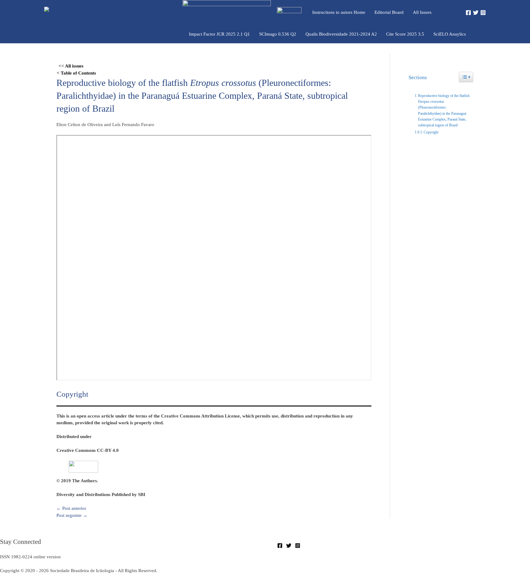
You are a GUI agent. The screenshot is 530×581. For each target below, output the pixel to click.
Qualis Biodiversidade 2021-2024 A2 (341, 34)
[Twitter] (475, 12)
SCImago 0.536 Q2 (277, 34)
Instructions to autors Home (338, 12)
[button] (449, 12)
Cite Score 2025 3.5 (405, 34)
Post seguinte (71, 515)
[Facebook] (468, 12)
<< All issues (71, 65)
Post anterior (71, 508)
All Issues (422, 12)
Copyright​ (431, 132)
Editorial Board (389, 12)
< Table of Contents (76, 73)
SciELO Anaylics (449, 34)
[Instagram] (483, 12)
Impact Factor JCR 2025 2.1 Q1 (219, 34)
